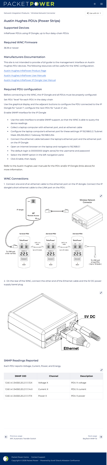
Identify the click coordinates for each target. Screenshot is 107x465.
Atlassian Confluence (71, 460)
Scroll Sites (55, 460)
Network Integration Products (16, 13)
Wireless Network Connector (43, 13)
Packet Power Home (20, 457)
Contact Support (38, 457)
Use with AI (94, 13)
